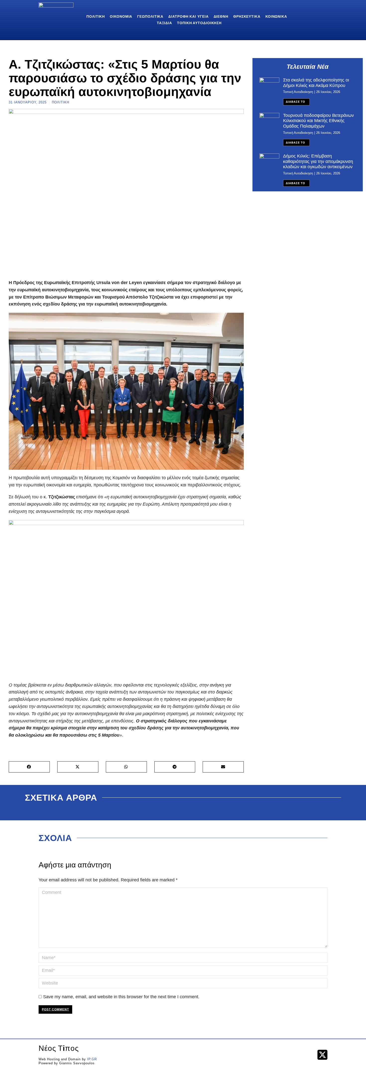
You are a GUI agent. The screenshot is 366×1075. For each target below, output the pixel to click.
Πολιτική (60, 102)
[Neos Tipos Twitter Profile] (322, 1055)
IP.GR (92, 1059)
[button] (29, 766)
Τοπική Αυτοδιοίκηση (298, 92)
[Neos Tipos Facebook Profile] (308, 1055)
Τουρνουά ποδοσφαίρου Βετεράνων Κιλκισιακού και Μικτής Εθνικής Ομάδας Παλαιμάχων (318, 121)
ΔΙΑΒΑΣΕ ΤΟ (295, 101)
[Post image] (269, 84)
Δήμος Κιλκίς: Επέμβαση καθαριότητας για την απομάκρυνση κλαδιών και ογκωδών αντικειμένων (318, 161)
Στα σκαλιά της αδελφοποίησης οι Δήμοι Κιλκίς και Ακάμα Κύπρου (316, 82)
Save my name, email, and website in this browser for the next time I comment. (121, 996)
